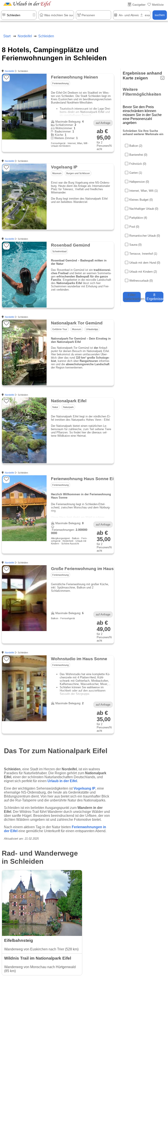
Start (6, 36)
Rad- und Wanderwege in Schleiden (40, 857)
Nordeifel (9, 71)
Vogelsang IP (84, 788)
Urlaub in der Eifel (62, 781)
